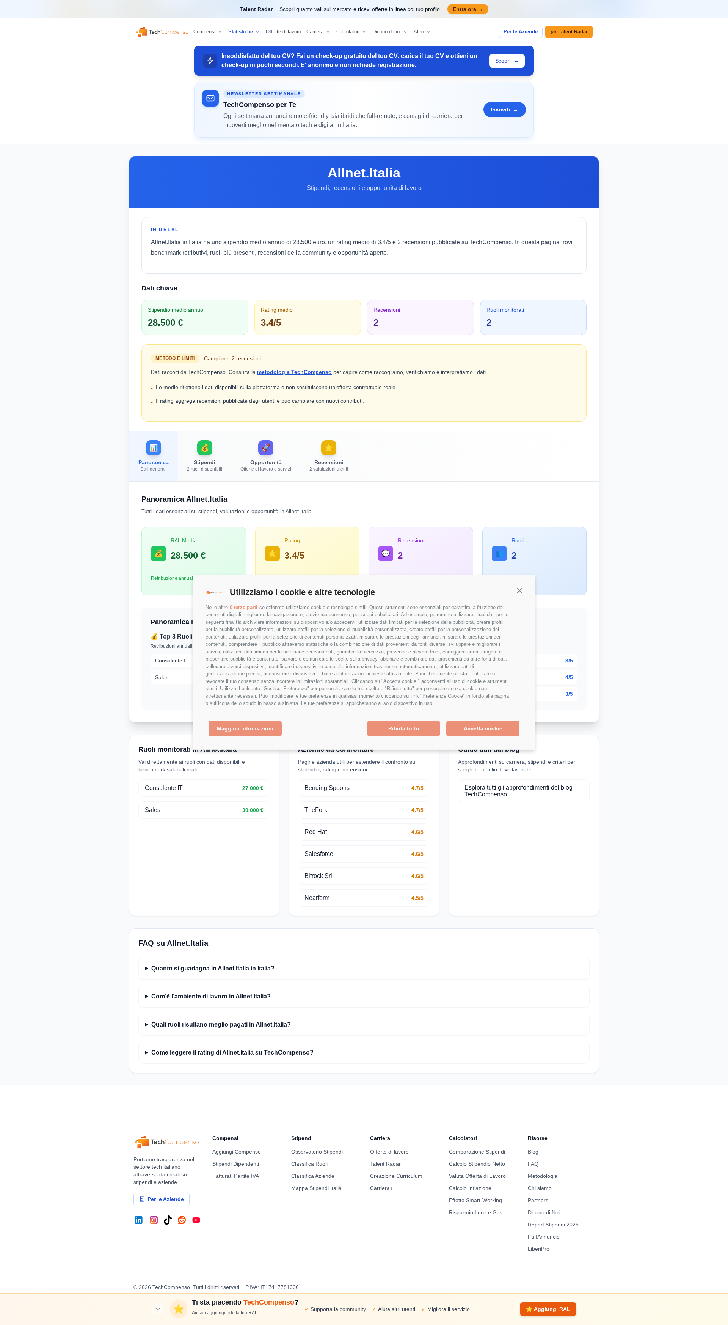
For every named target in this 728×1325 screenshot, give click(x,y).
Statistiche (240, 32)
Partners (538, 1200)
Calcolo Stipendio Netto (477, 1164)
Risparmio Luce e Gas (475, 1212)
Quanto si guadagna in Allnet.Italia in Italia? (213, 968)
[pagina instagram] (154, 1220)
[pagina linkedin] (138, 1220)
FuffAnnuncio (544, 1237)
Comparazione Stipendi (477, 1152)
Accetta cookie (483, 728)
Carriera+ (381, 1188)
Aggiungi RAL (548, 1309)
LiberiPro (538, 1249)
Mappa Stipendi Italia (316, 1188)
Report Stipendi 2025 (553, 1224)
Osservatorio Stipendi (317, 1152)
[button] (519, 590)
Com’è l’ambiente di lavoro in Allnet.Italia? (211, 996)
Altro (419, 32)
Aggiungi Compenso (236, 1152)
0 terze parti (243, 607)
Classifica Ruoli (309, 1164)
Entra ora (468, 9)
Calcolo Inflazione (470, 1188)
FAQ (533, 1164)
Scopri (507, 61)
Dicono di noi (386, 32)
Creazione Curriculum (396, 1176)
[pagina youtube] (196, 1220)
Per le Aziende (521, 32)
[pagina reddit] (182, 1220)
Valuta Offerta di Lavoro (477, 1176)
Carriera (314, 32)
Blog (533, 1152)
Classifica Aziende (312, 1176)
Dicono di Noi (544, 1212)
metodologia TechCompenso (294, 372)
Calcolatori (347, 32)
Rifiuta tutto (403, 728)
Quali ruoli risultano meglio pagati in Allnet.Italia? (221, 1024)
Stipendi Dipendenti (235, 1164)
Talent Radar (573, 32)
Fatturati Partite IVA (235, 1176)
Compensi (204, 32)
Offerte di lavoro (283, 32)
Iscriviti (504, 110)
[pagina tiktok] (168, 1220)
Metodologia (542, 1176)
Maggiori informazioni (245, 728)
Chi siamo (540, 1188)
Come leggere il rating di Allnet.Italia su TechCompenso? (232, 1052)
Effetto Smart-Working (475, 1200)
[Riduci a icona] (158, 1309)
